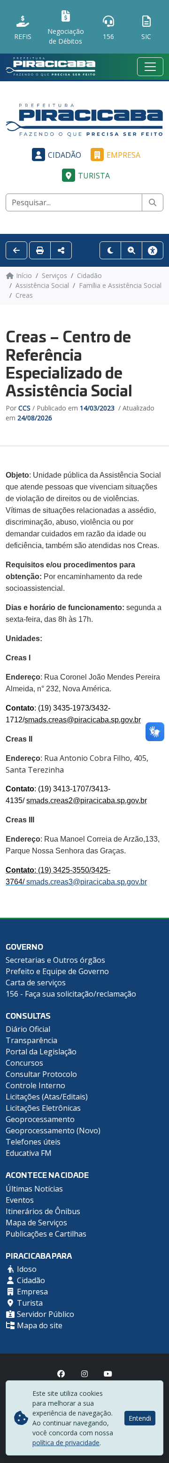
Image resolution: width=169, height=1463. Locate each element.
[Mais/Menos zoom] (131, 250)
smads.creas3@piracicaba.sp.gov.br (86, 882)
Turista (94, 175)
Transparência (31, 1040)
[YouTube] (108, 1374)
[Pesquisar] (152, 202)
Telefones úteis (33, 1142)
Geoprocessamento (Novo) (53, 1130)
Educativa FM (29, 1153)
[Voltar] (16, 250)
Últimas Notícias (34, 1189)
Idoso (26, 1269)
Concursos (24, 1063)
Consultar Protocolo (41, 1074)
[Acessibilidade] (152, 250)
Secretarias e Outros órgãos (55, 960)
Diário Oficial (28, 1029)
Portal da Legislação (41, 1051)
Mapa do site (38, 1325)
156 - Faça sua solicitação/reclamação (71, 994)
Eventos (20, 1200)
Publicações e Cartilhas (46, 1234)
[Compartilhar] (61, 250)
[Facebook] (61, 1374)
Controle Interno (35, 1085)
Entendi (140, 1418)
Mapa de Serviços (36, 1222)
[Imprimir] (40, 250)
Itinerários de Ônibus (43, 1211)
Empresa (123, 155)
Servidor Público (44, 1314)
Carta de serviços (36, 982)
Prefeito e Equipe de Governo (57, 971)
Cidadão (64, 155)
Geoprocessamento (40, 1119)
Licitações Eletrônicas (43, 1108)
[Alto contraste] (110, 250)
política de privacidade (66, 1442)
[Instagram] (84, 1374)
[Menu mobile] (150, 66)
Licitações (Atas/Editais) (47, 1096)
